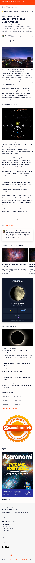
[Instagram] (4, 517)
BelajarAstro (5, 542)
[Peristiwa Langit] (24, 11)
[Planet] (12, 361)
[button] (30, 7)
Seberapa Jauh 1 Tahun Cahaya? (13, 371)
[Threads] (21, 517)
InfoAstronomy (6, 538)
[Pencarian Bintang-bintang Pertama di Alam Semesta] (15, 255)
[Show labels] (10, 408)
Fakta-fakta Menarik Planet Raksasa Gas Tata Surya (17, 364)
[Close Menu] (32, 2)
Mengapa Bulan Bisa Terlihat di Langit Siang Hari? (17, 378)
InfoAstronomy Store (7, 540)
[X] (8, 517)
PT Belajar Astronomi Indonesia (18, 559)
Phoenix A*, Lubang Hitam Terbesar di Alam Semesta (17, 386)
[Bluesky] (12, 517)
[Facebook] (27, 517)
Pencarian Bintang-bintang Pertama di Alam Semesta (14, 265)
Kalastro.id (11, 225)
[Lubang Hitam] (13, 383)
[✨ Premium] (5, 11)
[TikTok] (16, 517)
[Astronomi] (12, 369)
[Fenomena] (13, 348)
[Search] (32, 7)
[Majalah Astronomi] (13, 11)
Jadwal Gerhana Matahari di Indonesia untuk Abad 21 (18, 352)
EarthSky (6, 225)
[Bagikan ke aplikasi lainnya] (16, 41)
